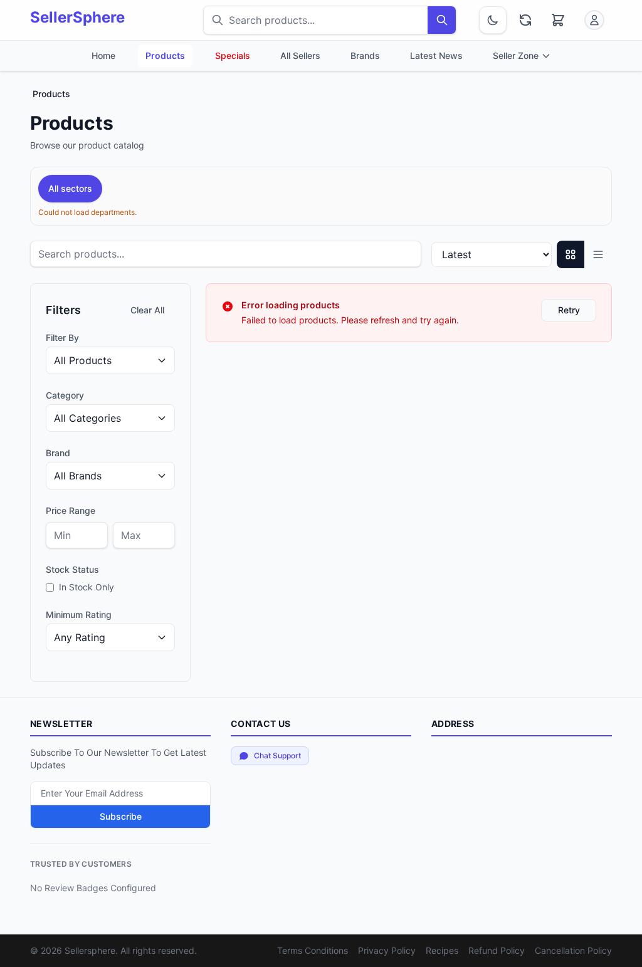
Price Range (70, 510)
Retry (569, 310)
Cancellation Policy (573, 950)
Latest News (436, 55)
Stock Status (72, 569)
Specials (232, 55)
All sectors (70, 188)
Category (65, 395)
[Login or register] (594, 20)
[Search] (442, 20)
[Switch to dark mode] (493, 20)
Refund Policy (496, 950)
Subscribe (121, 816)
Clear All (147, 310)
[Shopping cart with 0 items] (558, 20)
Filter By (62, 337)
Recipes (442, 950)
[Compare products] (525, 20)
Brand (58, 452)
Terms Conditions (312, 950)
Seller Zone (516, 55)
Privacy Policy (387, 950)
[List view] (598, 254)
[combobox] (316, 20)
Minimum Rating (79, 614)
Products (165, 55)
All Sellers (300, 55)
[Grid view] (570, 254)
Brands (365, 55)
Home (103, 55)
